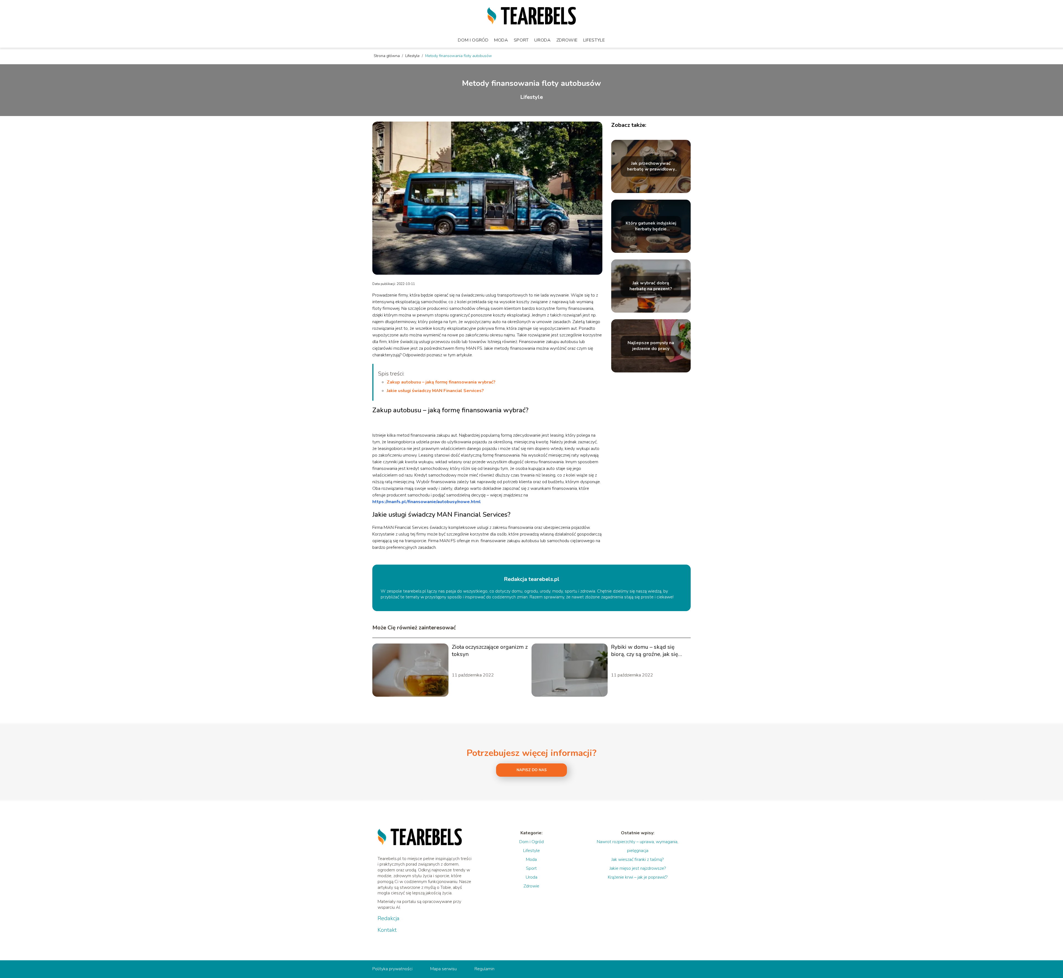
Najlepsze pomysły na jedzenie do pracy (651, 346)
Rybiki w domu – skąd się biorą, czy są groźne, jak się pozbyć (644, 651)
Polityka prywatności (392, 969)
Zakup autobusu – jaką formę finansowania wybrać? (441, 382)
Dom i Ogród (473, 40)
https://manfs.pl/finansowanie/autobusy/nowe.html (426, 502)
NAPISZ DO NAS (532, 770)
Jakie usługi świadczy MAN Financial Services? (435, 391)
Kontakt (387, 930)
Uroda (542, 40)
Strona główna (387, 55)
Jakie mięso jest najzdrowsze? (638, 868)
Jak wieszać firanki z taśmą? (638, 859)
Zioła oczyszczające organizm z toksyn (490, 651)
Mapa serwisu (443, 969)
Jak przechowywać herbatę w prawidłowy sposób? (651, 166)
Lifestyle (594, 40)
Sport (521, 40)
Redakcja (388, 918)
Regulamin (484, 969)
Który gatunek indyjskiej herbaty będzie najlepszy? (651, 226)
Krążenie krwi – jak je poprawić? (637, 877)
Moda (501, 40)
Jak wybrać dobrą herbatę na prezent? (650, 286)
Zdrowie (567, 40)
